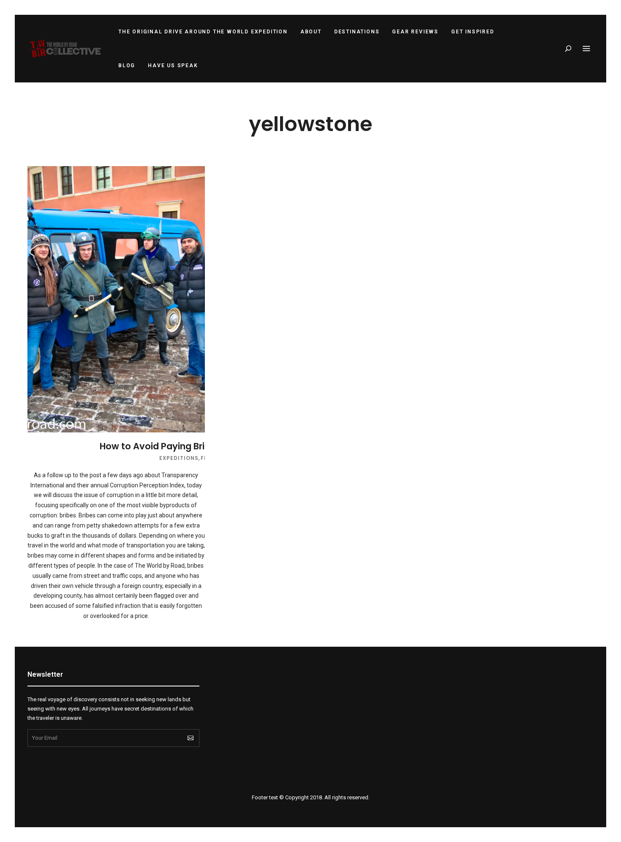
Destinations (357, 32)
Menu (586, 48)
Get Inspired (472, 32)
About (310, 32)
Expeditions (179, 458)
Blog (126, 65)
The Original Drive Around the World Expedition (203, 32)
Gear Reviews (415, 32)
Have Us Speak (173, 65)
